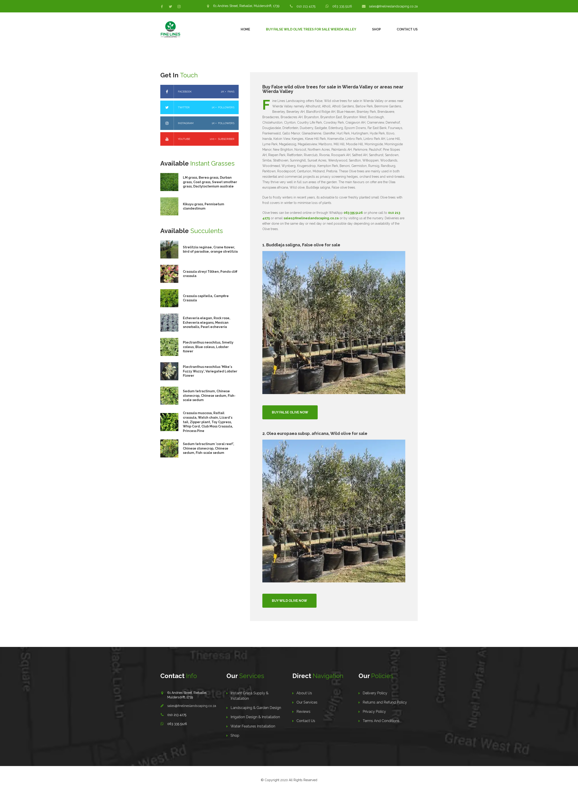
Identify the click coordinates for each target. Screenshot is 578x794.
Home (245, 29)
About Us (304, 693)
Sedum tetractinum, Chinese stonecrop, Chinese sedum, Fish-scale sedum (209, 395)
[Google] (179, 6)
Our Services (306, 702)
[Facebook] (161, 6)
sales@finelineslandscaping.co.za (393, 6)
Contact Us (407, 29)
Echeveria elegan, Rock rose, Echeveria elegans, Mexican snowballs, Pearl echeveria (206, 322)
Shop (376, 29)
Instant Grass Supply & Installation (249, 696)
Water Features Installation (253, 726)
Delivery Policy (375, 693)
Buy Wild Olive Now (289, 600)
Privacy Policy (374, 711)
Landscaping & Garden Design (256, 708)
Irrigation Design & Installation (255, 717)
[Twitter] (170, 6)
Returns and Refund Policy (385, 702)
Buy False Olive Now (290, 412)
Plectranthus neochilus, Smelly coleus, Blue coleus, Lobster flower (208, 347)
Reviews (303, 711)
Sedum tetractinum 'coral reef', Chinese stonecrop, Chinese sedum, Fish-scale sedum (208, 448)
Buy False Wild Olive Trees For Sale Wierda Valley (311, 29)
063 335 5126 (342, 6)
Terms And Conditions (381, 721)
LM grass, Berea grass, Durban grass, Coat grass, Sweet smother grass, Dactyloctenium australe (210, 182)
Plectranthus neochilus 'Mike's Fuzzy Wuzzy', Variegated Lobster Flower (210, 371)
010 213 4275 (305, 6)
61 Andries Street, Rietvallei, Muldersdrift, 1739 (246, 6)
